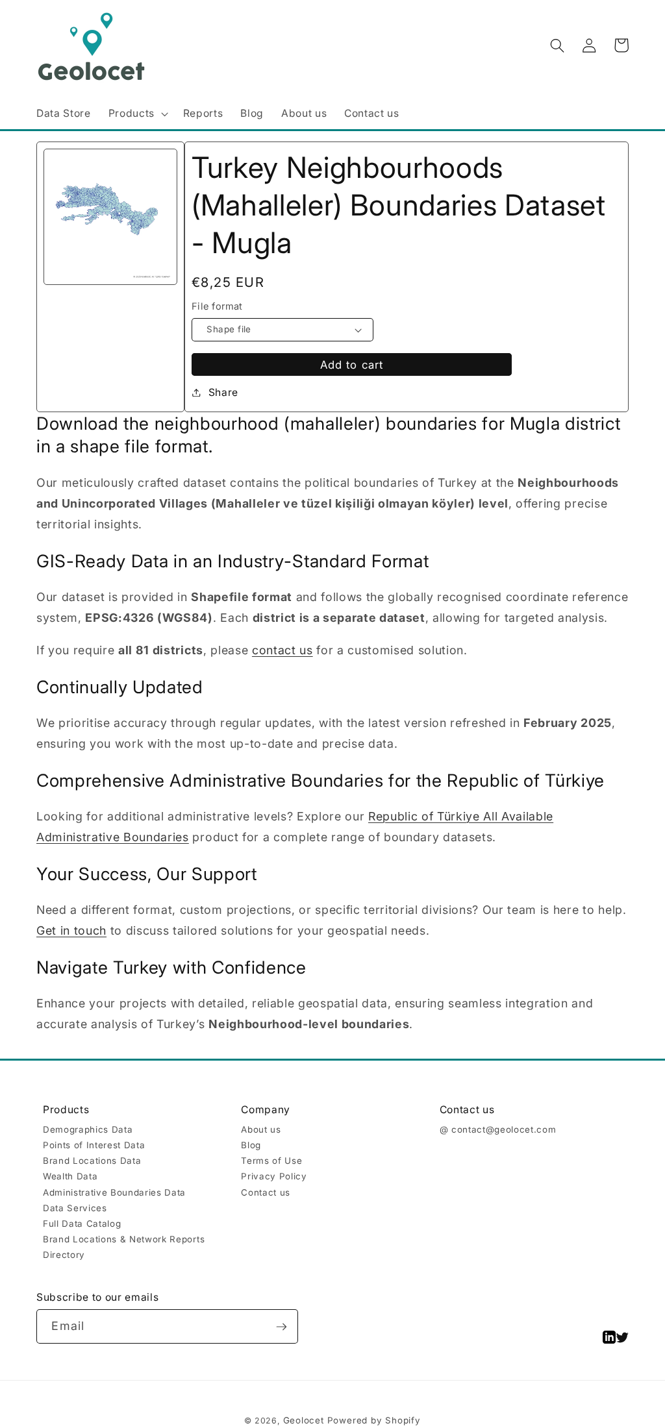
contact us (282, 650)
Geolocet (303, 1420)
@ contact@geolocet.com (498, 1129)
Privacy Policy (274, 1176)
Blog (251, 1145)
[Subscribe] (281, 1326)
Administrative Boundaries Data (114, 1192)
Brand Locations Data (92, 1160)
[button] (136, 114)
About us (261, 1129)
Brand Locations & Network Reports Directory (124, 1247)
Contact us (265, 1192)
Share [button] (223, 392)
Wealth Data (70, 1176)
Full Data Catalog (82, 1223)
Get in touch (71, 930)
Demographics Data (87, 1129)
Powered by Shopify (374, 1420)
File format (217, 306)
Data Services (75, 1208)
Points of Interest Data (94, 1145)
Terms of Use (271, 1160)
